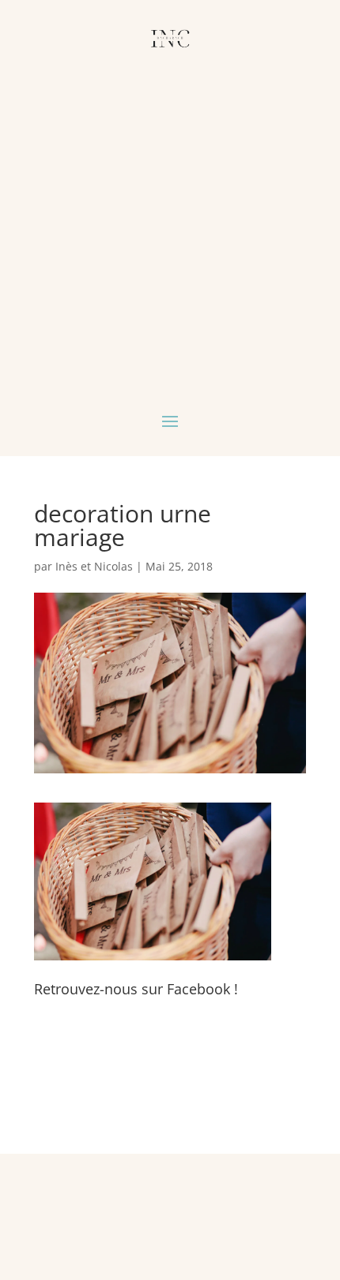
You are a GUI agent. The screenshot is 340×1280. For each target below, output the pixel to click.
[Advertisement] (170, 229)
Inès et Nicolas (94, 566)
